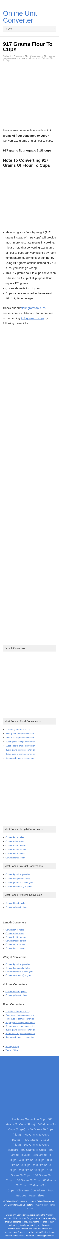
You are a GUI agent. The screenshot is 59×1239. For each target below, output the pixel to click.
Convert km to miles (15, 837)
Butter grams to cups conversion (20, 750)
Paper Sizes (36, 1195)
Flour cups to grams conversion (20, 737)
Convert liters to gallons (16, 903)
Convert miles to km (15, 841)
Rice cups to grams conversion (20, 758)
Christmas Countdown (31, 1190)
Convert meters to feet (16, 849)
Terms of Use (12, 1050)
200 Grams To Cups (31, 1170)
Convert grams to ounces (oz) (19, 882)
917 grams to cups (32, 318)
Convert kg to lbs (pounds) (18, 874)
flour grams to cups (33, 308)
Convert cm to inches (15, 853)
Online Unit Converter (20, 16)
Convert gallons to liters (16, 907)
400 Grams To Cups (31, 1160)
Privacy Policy (12, 1046)
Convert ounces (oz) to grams (19, 886)
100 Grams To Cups (27, 1180)
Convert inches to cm (15, 858)
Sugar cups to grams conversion (20, 746)
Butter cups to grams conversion (20, 754)
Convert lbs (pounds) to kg (18, 878)
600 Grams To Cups (33, 1149)
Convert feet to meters (16, 845)
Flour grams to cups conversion (20, 733)
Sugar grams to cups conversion (20, 742)
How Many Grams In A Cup (18, 729)
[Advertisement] (29, 96)
